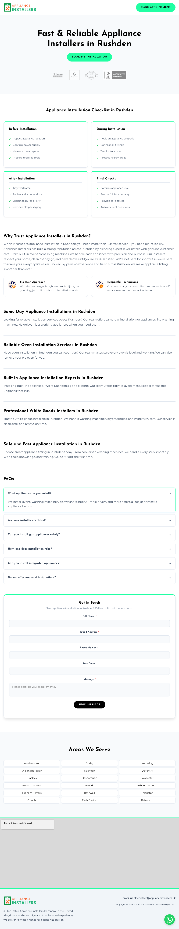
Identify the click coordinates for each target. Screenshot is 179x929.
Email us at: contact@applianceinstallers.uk (149, 898)
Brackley (32, 778)
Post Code (89, 663)
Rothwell (89, 792)
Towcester (147, 778)
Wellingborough (32, 770)
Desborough (89, 778)
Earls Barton (89, 800)
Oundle (31, 800)
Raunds (89, 785)
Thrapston (147, 792)
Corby (89, 763)
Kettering (147, 763)
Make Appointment (156, 7)
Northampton (31, 763)
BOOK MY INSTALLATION (89, 57)
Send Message (90, 704)
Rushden (89, 770)
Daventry (147, 770)
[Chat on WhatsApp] (169, 919)
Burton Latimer (31, 785)
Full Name (89, 616)
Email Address (89, 632)
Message (90, 679)
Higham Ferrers (32, 792)
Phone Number (89, 647)
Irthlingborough (147, 785)
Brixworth (147, 800)
